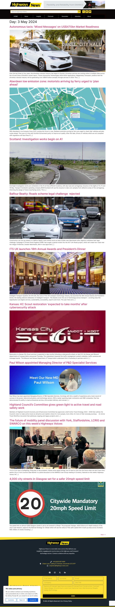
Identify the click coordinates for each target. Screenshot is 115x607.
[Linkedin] (86, 11)
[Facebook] (90, 11)
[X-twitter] (83, 11)
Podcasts (50, 16)
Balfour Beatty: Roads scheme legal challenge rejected (45, 193)
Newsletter (65, 16)
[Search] (79, 11)
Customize (11, 600)
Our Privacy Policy (66, 601)
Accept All (33, 600)
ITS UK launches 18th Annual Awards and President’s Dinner (48, 249)
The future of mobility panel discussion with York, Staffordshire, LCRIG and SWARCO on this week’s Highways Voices (57, 422)
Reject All (22, 600)
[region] (21, 595)
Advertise (78, 16)
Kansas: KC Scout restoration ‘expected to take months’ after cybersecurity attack (48, 306)
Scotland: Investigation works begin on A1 (36, 139)
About (89, 16)
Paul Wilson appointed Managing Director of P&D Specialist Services (53, 362)
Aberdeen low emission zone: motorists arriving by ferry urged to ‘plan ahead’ (54, 83)
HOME (16, 16)
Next (103, 534)
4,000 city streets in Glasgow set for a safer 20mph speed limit (50, 479)
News (26, 16)
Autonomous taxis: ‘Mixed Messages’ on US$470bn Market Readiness (54, 26)
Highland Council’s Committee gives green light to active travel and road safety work (55, 406)
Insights (38, 16)
